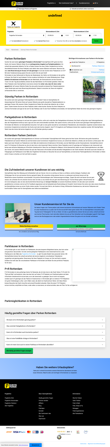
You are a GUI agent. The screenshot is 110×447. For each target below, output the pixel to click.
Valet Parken (76, 400)
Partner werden (43, 400)
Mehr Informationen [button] (23, 445)
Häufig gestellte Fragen (46, 398)
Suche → (97, 41)
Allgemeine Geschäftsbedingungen (96, 443)
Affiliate (41, 403)
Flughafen (10, 31)
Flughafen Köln (9, 398)
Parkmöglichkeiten (78, 411)
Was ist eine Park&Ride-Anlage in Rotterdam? (22, 338)
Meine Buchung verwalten (29, 226)
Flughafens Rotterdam (29, 254)
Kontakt (41, 411)
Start (7, 50)
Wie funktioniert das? (66, 3)
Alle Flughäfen (9, 406)
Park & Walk (76, 403)
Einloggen (75, 408)
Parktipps (42, 408)
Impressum (42, 418)
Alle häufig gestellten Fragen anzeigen (18, 351)
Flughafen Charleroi (10, 403)
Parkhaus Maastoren (98, 66)
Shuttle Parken (77, 398)
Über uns (41, 416)
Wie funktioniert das (45, 413)
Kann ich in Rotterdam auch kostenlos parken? (23, 332)
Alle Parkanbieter (78, 413)
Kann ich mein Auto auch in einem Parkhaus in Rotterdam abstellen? (30, 345)
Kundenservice (84, 3)
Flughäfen (50, 3)
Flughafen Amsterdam (11, 400)
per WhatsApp (81, 226)
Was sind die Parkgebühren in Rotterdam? (21, 326)
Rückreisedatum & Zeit (81, 31)
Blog (40, 406)
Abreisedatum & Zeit (52, 31)
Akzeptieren (35, 445)
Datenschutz (83, 443)
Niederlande (15, 50)
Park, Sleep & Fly (78, 406)
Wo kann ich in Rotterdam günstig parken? (21, 320)
